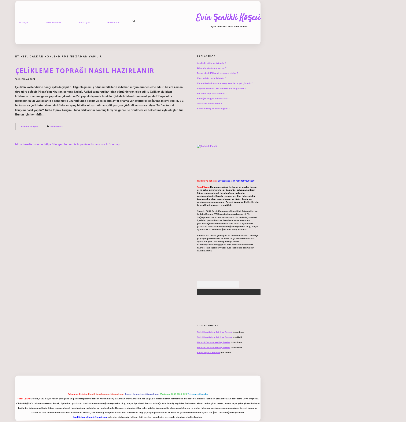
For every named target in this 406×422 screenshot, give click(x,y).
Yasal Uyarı (84, 22)
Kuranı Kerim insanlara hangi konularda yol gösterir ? (225, 83)
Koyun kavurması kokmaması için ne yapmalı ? (221, 88)
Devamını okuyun (31, 127)
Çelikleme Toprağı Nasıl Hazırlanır (84, 70)
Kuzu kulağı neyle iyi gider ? (211, 78)
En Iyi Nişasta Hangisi (208, 352)
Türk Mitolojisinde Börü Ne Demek (214, 332)
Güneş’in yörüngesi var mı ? (211, 68)
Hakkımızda (113, 22)
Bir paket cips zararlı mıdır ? (211, 93)
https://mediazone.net (29, 144)
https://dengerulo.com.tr (60, 144)
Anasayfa (23, 22)
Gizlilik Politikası (53, 22)
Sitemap (114, 144)
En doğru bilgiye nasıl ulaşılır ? (213, 98)
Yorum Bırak (56, 126)
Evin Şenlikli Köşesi (228, 18)
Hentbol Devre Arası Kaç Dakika (213, 342)
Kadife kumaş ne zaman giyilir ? (213, 108)
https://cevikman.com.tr (92, 144)
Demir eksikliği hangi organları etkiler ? (217, 73)
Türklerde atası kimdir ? (209, 103)
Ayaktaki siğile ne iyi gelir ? (211, 63)
